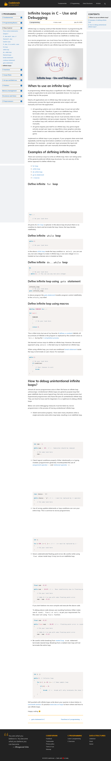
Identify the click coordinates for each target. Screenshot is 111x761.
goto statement (49, 295)
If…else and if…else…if (9, 36)
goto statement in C (38, 719)
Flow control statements (10, 31)
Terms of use (50, 746)
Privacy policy (50, 744)
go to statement (38, 175)
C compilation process (51, 338)
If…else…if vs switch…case (11, 44)
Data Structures (88, 3)
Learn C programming (74, 738)
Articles (98, 3)
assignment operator (40, 465)
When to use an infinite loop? (98, 17)
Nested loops (7, 55)
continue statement (9, 60)
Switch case (6, 42)
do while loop (37, 172)
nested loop (60, 640)
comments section (34, 704)
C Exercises (71, 741)
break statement (71, 349)
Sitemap (48, 749)
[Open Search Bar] (105, 3)
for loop (35, 166)
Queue (91, 744)
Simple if (5, 34)
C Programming (74, 3)
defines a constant (65, 333)
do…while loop (7, 52)
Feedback (49, 738)
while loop (36, 169)
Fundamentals (62, 3)
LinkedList (92, 738)
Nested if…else (7, 39)
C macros (36, 178)
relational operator (60, 465)
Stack (91, 741)
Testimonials (50, 741)
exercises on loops (56, 704)
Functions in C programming (70, 719)
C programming (35, 22)
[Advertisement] (55, 199)
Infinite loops (7, 65)
